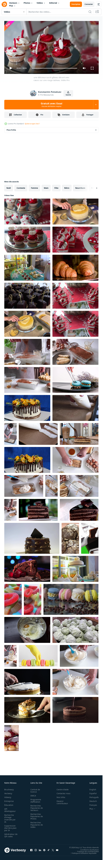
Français (91, 804)
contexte (21, 187)
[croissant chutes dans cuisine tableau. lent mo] (75, 267)
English (90, 788)
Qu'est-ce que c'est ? (32, 124)
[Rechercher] (90, 11)
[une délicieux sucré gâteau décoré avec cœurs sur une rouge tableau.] (27, 210)
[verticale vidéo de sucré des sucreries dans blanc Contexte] (13, 598)
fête (56, 187)
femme (34, 187)
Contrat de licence (34, 789)
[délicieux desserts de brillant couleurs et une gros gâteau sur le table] (75, 568)
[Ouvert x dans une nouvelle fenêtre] (53, 849)
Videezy (7, 796)
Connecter (89, 4)
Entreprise (9, 800)
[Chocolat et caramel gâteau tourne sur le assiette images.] (31, 537)
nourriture (80, 187)
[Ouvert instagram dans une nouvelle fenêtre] (36, 849)
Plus (11, 5)
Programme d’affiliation (35, 799)
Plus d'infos (11, 129)
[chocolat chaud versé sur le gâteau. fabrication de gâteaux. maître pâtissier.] (75, 709)
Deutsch (91, 800)
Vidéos (40, 3)
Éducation (8, 804)
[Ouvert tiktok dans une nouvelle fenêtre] (48, 849)
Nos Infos (59, 796)
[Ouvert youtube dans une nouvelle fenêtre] (57, 849)
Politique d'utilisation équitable (82, 852)
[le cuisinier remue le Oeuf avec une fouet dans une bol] (27, 629)
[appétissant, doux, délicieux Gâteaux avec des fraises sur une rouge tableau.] (75, 323)
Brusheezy (9, 788)
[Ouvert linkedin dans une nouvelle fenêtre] (40, 849)
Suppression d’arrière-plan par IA (10, 826)
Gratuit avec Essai (51, 104)
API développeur (10, 808)
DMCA (32, 794)
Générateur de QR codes (10, 834)
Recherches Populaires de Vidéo (36, 823)
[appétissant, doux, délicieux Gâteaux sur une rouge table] (27, 238)
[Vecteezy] (4, 4)
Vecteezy (8, 792)
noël (8, 187)
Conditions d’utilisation (87, 848)
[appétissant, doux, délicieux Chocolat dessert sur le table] (27, 295)
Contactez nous (62, 792)
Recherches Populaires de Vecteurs (36, 806)
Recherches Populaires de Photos (36, 815)
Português (92, 796)
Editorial (53, 3)
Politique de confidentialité (86, 850)
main (46, 187)
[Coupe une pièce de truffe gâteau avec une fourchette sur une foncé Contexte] (27, 709)
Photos (27, 3)
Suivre (68, 95)
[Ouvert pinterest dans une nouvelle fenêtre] (44, 849)
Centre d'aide (61, 788)
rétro (66, 187)
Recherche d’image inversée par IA (10, 817)
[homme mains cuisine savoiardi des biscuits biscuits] (75, 407)
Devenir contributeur (61, 801)
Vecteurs (13, 3)
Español (91, 792)
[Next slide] (92, 187)
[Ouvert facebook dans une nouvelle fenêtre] (31, 849)
